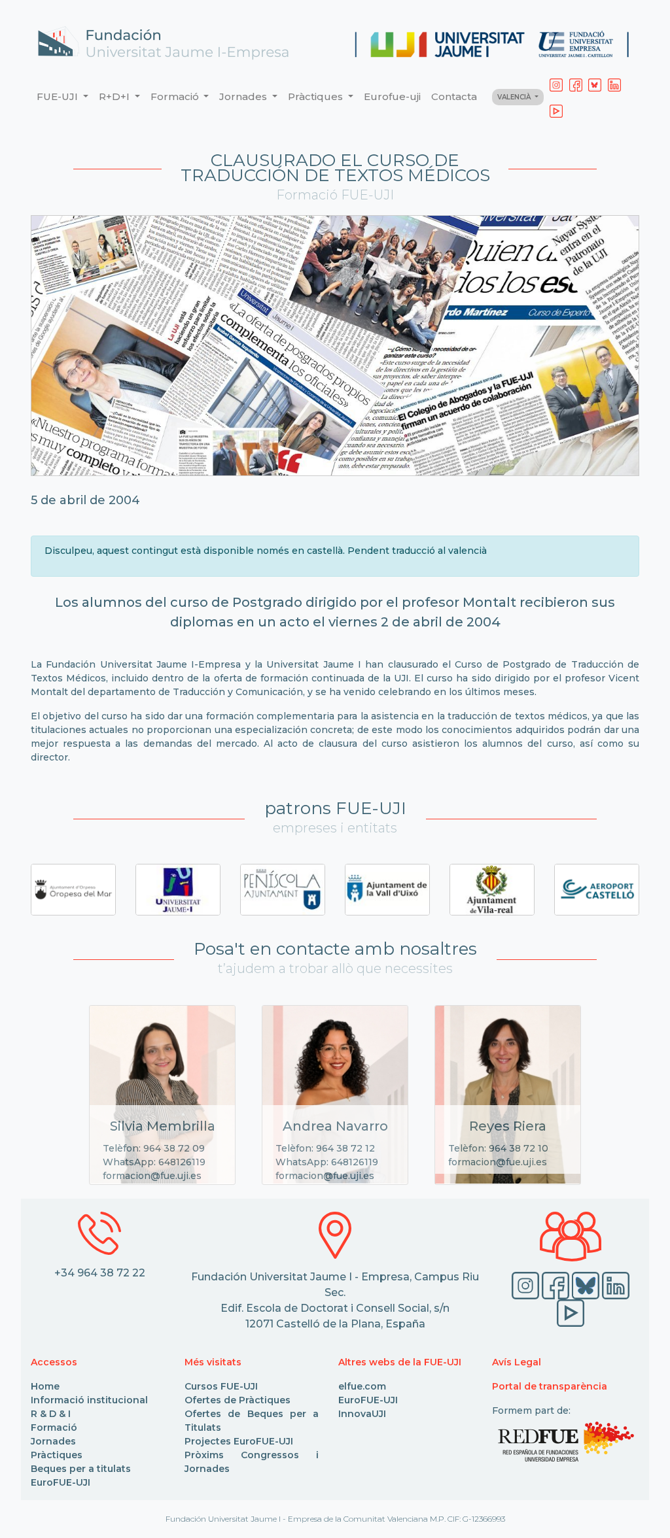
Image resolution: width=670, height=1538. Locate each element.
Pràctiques (56, 1455)
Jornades (53, 1441)
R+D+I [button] (115, 96)
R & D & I (51, 1414)
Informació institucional (89, 1400)
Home (45, 1386)
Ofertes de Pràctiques (238, 1400)
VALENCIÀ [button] (515, 97)
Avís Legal (516, 1362)
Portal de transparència (549, 1386)
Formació (54, 1427)
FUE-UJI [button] (58, 96)
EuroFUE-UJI (60, 1482)
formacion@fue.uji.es (152, 1176)
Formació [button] (176, 96)
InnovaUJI (362, 1414)
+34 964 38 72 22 (99, 1273)
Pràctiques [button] (316, 96)
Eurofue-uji (392, 96)
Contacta (454, 96)
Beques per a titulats (81, 1469)
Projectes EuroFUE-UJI (239, 1441)
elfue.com (362, 1386)
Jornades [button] (244, 96)
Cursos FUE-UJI (221, 1386)
